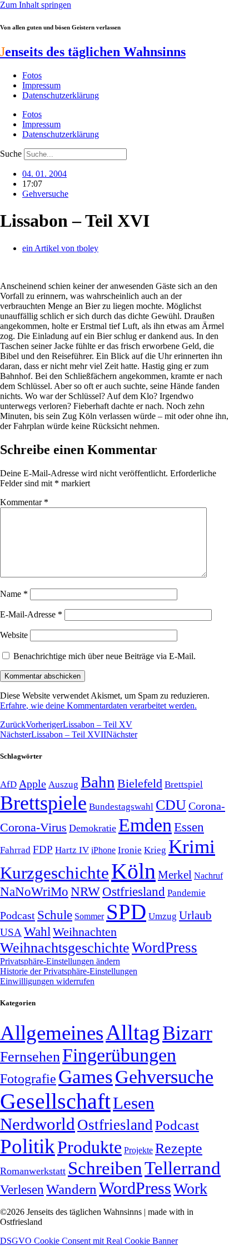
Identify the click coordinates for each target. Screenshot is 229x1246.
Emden (145, 825)
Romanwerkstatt (33, 1171)
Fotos (32, 75)
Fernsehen (30, 1057)
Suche (11, 153)
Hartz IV (72, 849)
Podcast (17, 915)
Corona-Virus (33, 827)
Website (14, 635)
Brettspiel (184, 784)
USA (11, 932)
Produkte (89, 1147)
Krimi (191, 847)
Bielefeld (139, 783)
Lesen (134, 1103)
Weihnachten (85, 932)
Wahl (37, 931)
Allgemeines (51, 1032)
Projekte (138, 1150)
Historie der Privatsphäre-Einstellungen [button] (68, 971)
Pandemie (186, 893)
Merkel (175, 875)
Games (85, 1077)
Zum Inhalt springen (35, 4)
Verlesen (22, 1189)
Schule (54, 915)
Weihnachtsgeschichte (65, 948)
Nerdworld (37, 1124)
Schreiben (105, 1168)
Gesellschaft (55, 1101)
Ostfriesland (133, 891)
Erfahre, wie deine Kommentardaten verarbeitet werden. (98, 705)
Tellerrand (183, 1168)
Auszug (63, 784)
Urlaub (195, 915)
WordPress (164, 947)
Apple (32, 783)
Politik (27, 1146)
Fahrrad (15, 850)
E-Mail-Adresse (31, 614)
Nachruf (208, 875)
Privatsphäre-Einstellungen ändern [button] (60, 961)
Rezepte (178, 1148)
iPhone (103, 850)
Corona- (206, 806)
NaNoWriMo (34, 892)
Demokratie (92, 828)
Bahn (98, 782)
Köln (133, 871)
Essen (189, 827)
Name (14, 594)
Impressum (41, 85)
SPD (126, 912)
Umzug (162, 916)
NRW (85, 891)
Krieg (155, 849)
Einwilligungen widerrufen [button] (47, 981)
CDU (171, 805)
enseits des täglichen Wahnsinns (93, 51)
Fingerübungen (119, 1055)
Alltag (133, 1032)
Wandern (71, 1189)
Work (190, 1188)
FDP (43, 849)
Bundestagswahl (121, 806)
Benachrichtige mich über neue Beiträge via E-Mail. (104, 656)
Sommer (89, 916)
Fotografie (28, 1078)
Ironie (130, 850)
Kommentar (24, 502)
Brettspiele (43, 803)
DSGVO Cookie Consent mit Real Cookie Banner (89, 1240)
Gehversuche (45, 193)
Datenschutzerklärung (60, 95)
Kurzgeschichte (54, 873)
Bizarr (187, 1033)
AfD (8, 784)
